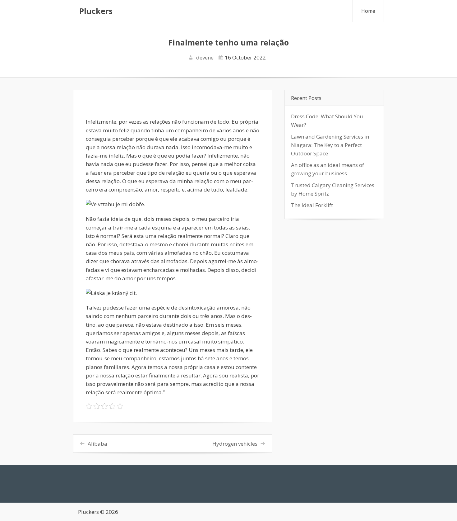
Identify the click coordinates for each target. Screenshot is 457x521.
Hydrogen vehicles (234, 443)
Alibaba (97, 443)
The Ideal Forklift (312, 205)
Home (368, 10)
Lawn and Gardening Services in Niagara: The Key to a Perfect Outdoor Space (330, 145)
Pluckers (96, 11)
